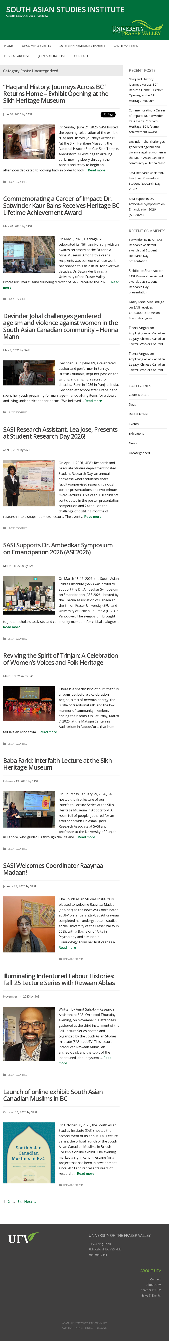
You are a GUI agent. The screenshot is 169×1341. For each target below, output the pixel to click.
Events (134, 424)
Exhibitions (136, 433)
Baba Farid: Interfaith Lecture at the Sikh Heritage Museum (57, 764)
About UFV (154, 1285)
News (133, 443)
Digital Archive (17, 56)
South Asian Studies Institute (65, 9)
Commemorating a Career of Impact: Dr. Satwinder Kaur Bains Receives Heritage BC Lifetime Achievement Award (61, 205)
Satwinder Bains (140, 239)
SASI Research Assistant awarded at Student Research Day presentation (146, 250)
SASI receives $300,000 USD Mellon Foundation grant (144, 312)
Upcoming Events (36, 45)
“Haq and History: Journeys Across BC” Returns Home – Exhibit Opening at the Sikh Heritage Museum (55, 94)
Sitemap (89, 1327)
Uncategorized (17, 182)
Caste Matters (126, 45)
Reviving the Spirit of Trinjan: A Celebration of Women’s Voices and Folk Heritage (60, 658)
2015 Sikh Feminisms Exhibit (82, 45)
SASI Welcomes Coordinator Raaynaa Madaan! (53, 869)
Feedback (101, 1327)
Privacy (79, 1327)
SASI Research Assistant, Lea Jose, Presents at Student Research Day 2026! (60, 432)
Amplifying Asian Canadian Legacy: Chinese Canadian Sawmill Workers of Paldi (147, 338)
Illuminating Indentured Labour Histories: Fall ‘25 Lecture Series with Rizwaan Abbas (59, 979)
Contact (81, 56)
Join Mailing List (52, 56)
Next (30, 1201)
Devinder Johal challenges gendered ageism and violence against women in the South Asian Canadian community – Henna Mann (60, 326)
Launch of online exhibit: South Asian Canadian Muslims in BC (53, 1095)
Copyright (68, 1327)
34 (20, 1201)
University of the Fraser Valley (120, 1235)
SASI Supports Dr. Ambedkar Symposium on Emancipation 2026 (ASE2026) (58, 548)
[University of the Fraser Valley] (137, 27)
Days (132, 404)
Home (9, 45)
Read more (96, 170)
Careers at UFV (151, 1290)
